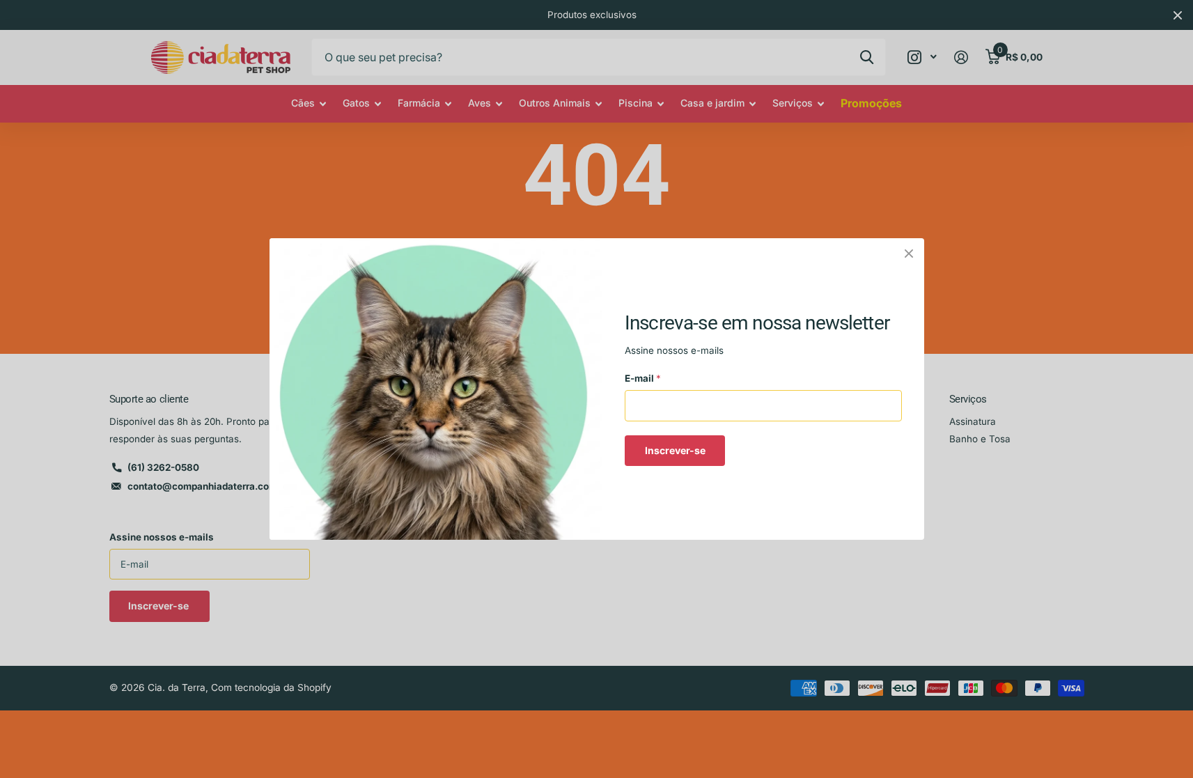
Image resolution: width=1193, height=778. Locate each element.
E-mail (643, 378)
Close (909, 253)
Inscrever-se (674, 450)
